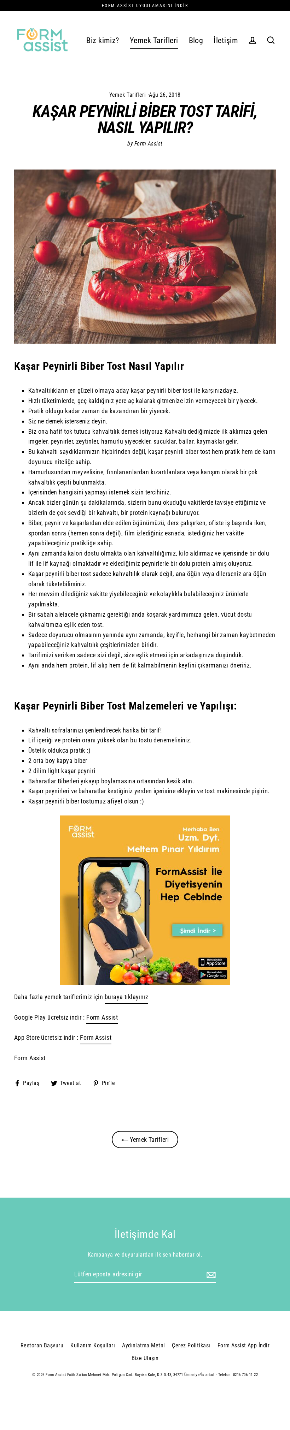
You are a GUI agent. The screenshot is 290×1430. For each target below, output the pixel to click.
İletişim (226, 40)
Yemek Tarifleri (154, 40)
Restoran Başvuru (42, 1345)
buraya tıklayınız (127, 997)
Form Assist (102, 1017)
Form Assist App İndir (243, 1345)
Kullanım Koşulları (92, 1345)
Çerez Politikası (191, 1345)
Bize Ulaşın (145, 1358)
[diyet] (145, 900)
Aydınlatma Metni (143, 1345)
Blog (196, 40)
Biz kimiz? (102, 40)
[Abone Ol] (210, 1274)
